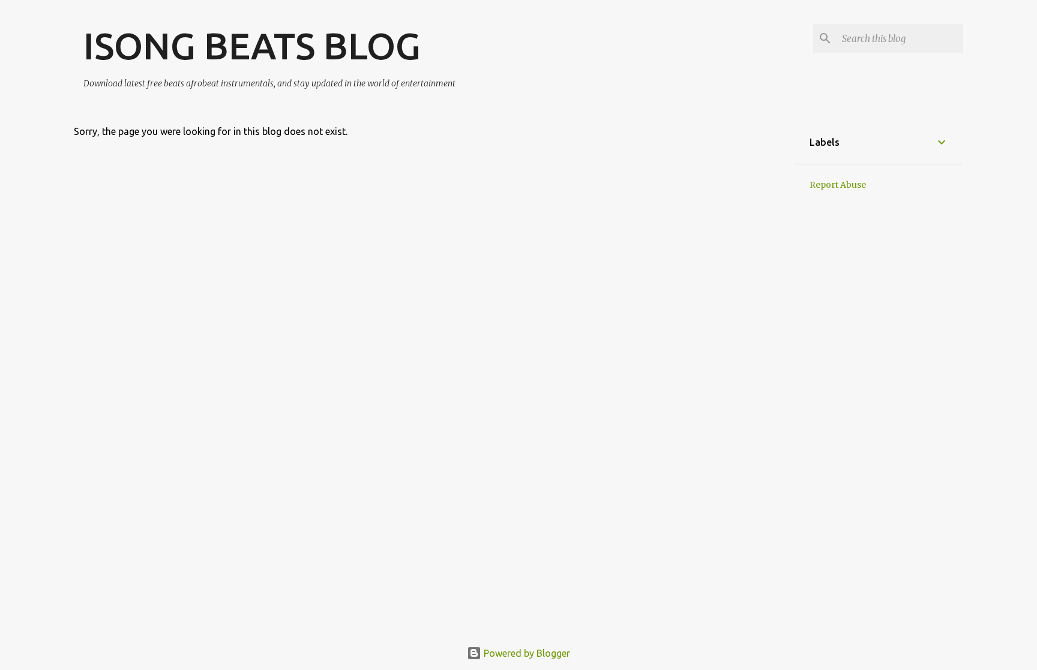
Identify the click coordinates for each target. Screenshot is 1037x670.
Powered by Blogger (525, 653)
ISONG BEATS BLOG (252, 46)
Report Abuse (838, 184)
